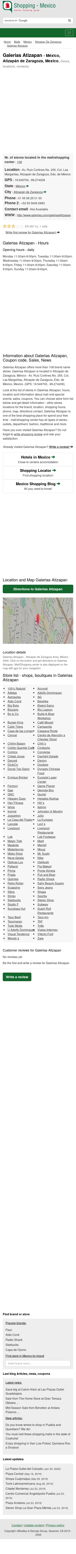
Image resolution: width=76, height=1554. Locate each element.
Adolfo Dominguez (49, 693)
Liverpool (14, 828)
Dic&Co (13, 764)
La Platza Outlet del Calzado (33, 1469)
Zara (40, 938)
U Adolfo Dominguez (21, 930)
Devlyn (42, 760)
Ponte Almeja (46, 870)
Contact (17, 1525)
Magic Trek (15, 841)
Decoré (12, 760)
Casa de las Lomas (20, 731)
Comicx (13, 752)
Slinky (12, 896)
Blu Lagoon (45, 709)
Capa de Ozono (16, 1350)
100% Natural (16, 688)
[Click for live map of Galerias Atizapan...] (38, 621)
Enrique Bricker (18, 777)
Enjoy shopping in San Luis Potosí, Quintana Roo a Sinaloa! (38, 1445)
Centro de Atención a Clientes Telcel (51, 737)
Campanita (44, 726)
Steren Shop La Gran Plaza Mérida (37, 1508)
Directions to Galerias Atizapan (38, 589)
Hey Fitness (15, 803)
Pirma (11, 870)
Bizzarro (13, 709)
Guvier (41, 794)
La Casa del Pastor (20, 819)
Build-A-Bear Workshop (45, 716)
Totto (40, 926)
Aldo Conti (14, 701)
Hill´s (40, 803)
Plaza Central (24, 1474)
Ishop (11, 807)
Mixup (41, 849)
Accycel (42, 688)
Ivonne (12, 811)
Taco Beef (14, 917)
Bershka (42, 701)
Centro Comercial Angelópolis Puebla (35, 1495)
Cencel (12, 735)
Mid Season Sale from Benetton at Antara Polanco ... (33, 1410)
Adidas (12, 693)
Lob (10, 837)
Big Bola (13, 705)
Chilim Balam (16, 743)
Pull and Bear (46, 875)
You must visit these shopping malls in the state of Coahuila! (38, 1436)
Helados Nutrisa (48, 798)
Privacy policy (55, 1525)
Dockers (42, 764)
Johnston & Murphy (50, 811)
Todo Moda (15, 926)
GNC (11, 794)
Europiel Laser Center (47, 779)
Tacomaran (15, 921)
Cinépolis (43, 748)
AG (39, 697)
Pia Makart (44, 866)
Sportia (42, 896)
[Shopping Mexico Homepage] (38, 7)
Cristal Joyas (16, 756)
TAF (40, 921)
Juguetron (14, 815)
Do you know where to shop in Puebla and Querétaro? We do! (33, 1427)
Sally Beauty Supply (50, 883)
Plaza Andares (24, 1503)
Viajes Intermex (47, 930)
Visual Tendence (19, 934)
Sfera (11, 892)
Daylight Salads (47, 756)
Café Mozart (45, 722)
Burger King (15, 722)
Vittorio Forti (45, 934)
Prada (11, 875)
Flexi (9, 1330)
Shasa (41, 892)
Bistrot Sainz (45, 705)
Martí (40, 841)
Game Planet (46, 786)
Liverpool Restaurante (45, 830)
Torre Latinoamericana (29, 1483)
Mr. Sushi (43, 853)
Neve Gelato (16, 858)
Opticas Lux (15, 862)
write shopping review (28, 434)
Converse (43, 752)
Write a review (17, 976)
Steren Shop (45, 900)
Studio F (13, 904)
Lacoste (13, 824)
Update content (34, 1525)
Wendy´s (13, 938)
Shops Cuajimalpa (27, 1479)
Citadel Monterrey (26, 1488)
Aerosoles (14, 697)
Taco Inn (43, 917)
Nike (40, 858)
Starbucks (14, 900)
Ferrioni (13, 786)
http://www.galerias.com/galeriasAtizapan (44, 215)
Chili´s (41, 743)
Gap (10, 790)
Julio (40, 815)
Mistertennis (15, 849)
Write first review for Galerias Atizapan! (31, 232)
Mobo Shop (15, 853)
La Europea (45, 819)
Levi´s (41, 824)
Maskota (13, 845)
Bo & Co (13, 714)
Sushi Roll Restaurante (45, 910)
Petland (13, 866)
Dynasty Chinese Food (48, 771)
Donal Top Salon (19, 769)
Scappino (14, 887)
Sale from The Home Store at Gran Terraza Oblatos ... (33, 1400)
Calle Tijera (15, 726)
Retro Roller (15, 883)
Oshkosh (43, 862)
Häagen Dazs (17, 798)
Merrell (41, 845)
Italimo (41, 807)
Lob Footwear (46, 837)
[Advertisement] (38, 111)
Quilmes (13, 879)
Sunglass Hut (16, 908)
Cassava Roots (47, 731)
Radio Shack (45, 879)
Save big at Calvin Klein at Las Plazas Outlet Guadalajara (35, 1391)
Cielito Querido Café (21, 748)
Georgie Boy (45, 790)
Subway (42, 904)
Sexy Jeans (45, 887)
